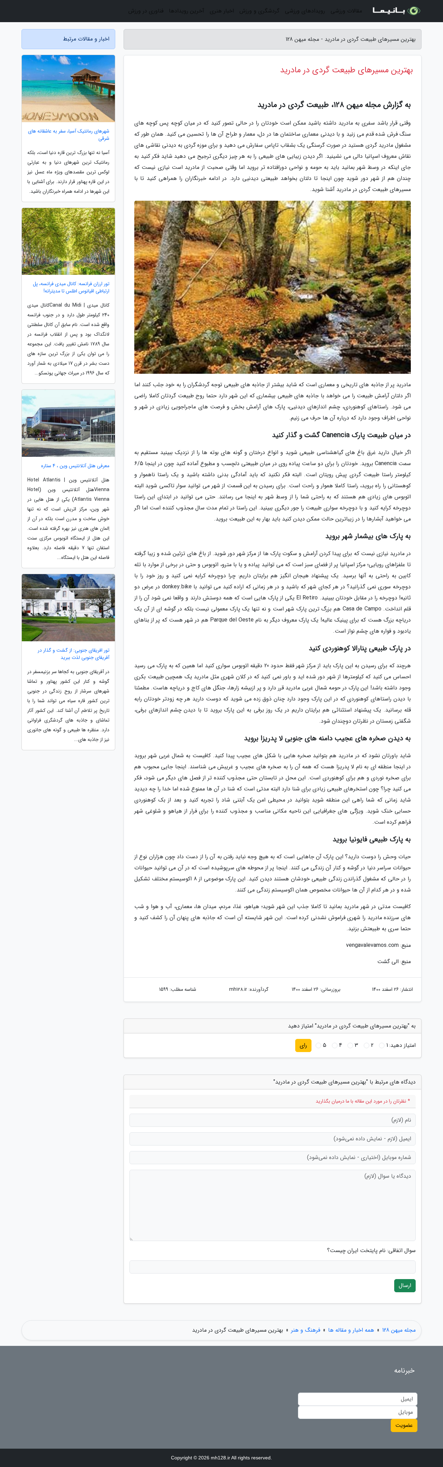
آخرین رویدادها (186, 11)
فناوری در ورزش (145, 11)
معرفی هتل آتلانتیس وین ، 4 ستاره (75, 466)
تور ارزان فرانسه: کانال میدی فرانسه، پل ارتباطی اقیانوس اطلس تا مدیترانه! (71, 287)
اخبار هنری (222, 11)
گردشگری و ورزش (259, 11)
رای (303, 1045)
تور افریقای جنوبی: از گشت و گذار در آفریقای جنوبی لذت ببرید (73, 654)
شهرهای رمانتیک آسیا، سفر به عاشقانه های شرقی (68, 135)
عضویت (404, 1425)
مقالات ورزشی (346, 11)
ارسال (405, 1285)
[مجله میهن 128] (396, 11)
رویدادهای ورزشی (305, 11)
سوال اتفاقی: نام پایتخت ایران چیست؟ (371, 1251)
